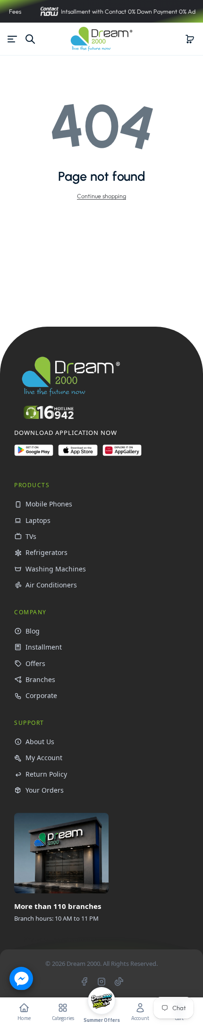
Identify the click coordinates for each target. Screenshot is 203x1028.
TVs (30, 536)
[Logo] (101, 38)
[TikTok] (119, 981)
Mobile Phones (48, 503)
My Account (43, 757)
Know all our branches (60, 939)
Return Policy (46, 774)
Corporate (41, 695)
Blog (32, 630)
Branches (40, 679)
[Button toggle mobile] (13, 39)
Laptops (38, 520)
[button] (189, 39)
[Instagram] (101, 981)
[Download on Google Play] (33, 454)
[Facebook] (84, 981)
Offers (35, 663)
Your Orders (44, 790)
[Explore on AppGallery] (122, 454)
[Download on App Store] (77, 454)
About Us (39, 741)
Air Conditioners (51, 584)
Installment (43, 646)
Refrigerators (46, 552)
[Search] (30, 39)
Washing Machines (55, 568)
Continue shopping (101, 196)
